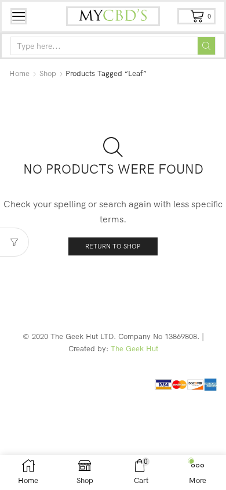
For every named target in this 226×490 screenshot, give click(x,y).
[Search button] (206, 46)
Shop (47, 73)
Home (19, 73)
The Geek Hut (134, 348)
